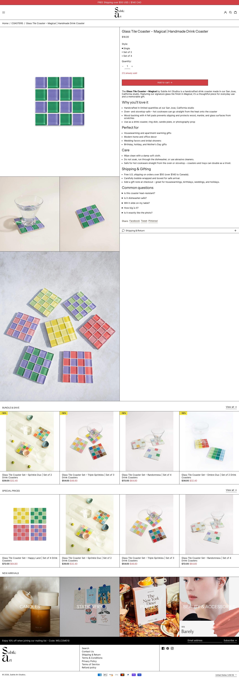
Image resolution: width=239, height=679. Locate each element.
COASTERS (17, 23)
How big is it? (131, 208)
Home (5, 23)
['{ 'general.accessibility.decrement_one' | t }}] (123, 66)
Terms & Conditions (92, 657)
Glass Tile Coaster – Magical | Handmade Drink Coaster (55, 23)
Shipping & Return (91, 654)
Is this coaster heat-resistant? (139, 193)
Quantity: (126, 61)
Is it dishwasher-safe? (135, 198)
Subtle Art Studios (17, 675)
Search (85, 648)
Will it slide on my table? (137, 203)
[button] (230, 12)
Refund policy (89, 667)
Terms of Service (91, 664)
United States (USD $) (225, 675)
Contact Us (88, 651)
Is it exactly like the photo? (138, 212)
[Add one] (132, 66)
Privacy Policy (89, 661)
